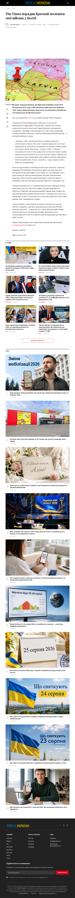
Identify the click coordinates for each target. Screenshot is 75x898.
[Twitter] (7, 113)
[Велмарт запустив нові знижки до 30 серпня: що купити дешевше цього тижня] (38, 419)
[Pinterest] (7, 122)
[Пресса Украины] (37, 3)
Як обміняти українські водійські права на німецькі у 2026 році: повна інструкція (19, 268)
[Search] (68, 3)
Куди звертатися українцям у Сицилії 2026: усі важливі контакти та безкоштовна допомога (20, 327)
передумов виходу (19, 225)
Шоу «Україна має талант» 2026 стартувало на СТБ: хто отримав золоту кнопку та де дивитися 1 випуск (37, 533)
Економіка (42, 302)
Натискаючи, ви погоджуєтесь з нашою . (28, 877)
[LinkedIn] (7, 118)
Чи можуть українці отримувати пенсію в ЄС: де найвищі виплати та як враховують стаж (54, 297)
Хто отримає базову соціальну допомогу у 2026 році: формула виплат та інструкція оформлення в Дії (37, 579)
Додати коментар (37, 340)
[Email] (7, 126)
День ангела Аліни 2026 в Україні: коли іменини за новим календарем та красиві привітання (38, 486)
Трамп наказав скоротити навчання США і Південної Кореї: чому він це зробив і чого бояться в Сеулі (19, 297)
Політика (8, 302)
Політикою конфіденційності (40, 877)
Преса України (21, 888)
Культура (41, 272)
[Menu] (7, 3)
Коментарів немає (54, 24)
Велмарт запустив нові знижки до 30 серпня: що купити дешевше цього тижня (38, 440)
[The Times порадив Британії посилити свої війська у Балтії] (37, 80)
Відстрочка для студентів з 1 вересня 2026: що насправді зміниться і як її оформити (38, 808)
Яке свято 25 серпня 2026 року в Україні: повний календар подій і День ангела (37, 671)
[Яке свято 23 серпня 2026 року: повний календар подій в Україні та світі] (38, 742)
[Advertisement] (37, 42)
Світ (44, 24)
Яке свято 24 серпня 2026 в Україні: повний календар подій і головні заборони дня (36, 718)
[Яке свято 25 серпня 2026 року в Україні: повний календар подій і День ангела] (38, 650)
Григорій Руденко (15, 24)
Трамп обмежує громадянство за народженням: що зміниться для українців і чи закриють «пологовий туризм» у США (53, 328)
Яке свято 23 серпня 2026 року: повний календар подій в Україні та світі (38, 763)
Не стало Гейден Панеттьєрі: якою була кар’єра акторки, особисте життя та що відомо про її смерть (54, 268)
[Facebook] (7, 109)
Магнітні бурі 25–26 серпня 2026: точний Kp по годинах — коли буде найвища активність (36, 625)
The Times (31, 118)
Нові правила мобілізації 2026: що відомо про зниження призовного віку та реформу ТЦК (39, 394)
